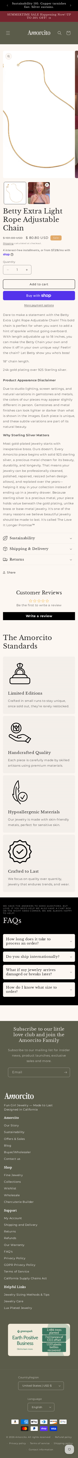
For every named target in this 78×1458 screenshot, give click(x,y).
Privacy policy (17, 1443)
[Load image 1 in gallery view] (15, 193)
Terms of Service (16, 1271)
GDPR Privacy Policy (19, 1265)
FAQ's (8, 1251)
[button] (8, 33)
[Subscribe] (65, 1072)
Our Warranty (14, 1245)
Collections (12, 1182)
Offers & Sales (14, 1139)
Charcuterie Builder (19, 1202)
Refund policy (63, 1437)
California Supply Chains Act (25, 1278)
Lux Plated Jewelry (18, 1308)
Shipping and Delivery (21, 1225)
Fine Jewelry (13, 1175)
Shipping (8, 243)
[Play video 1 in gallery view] (39, 193)
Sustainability (14, 1132)
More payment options (39, 305)
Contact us (12, 1159)
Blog (7, 1145)
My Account (13, 1218)
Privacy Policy (14, 1258)
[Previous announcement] (7, 5)
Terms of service (40, 1443)
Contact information (41, 1449)
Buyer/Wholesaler (17, 1152)
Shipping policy (63, 1443)
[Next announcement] (70, 5)
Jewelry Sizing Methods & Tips (26, 1294)
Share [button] (11, 572)
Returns (10, 1231)
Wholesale (12, 1195)
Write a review (39, 616)
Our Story (11, 1125)
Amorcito (21, 1437)
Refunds (10, 1238)
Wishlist (10, 1188)
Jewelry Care (13, 1301)
